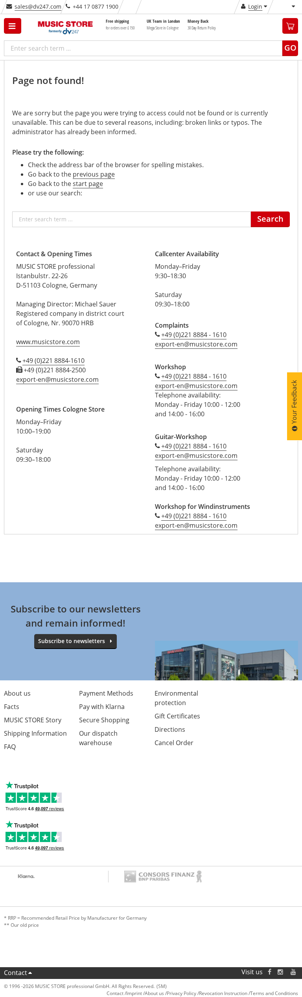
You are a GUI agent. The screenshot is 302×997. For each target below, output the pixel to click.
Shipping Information (35, 733)
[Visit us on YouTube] (293, 972)
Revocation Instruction (223, 993)
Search (270, 218)
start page (88, 183)
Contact (15, 972)
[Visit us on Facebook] (270, 972)
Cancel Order (174, 742)
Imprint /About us (145, 993)
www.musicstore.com (48, 341)
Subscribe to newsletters (71, 641)
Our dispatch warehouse (98, 738)
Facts (11, 706)
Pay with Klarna (102, 706)
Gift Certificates (177, 716)
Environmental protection (176, 698)
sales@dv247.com (38, 6)
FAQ (10, 746)
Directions (170, 729)
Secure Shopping (104, 720)
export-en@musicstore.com (57, 379)
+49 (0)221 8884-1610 (53, 360)
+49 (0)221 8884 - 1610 (193, 334)
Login (255, 6)
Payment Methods (106, 693)
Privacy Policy (181, 993)
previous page (94, 174)
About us (17, 693)
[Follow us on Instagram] (280, 972)
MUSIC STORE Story (32, 720)
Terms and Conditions (274, 993)
